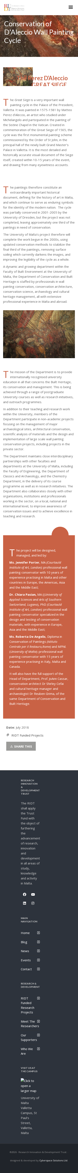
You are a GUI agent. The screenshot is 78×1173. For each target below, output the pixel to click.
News (25, 951)
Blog (24, 942)
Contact (26, 969)
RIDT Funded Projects (27, 735)
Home (25, 933)
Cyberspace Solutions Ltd (53, 1160)
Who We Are (27, 1051)
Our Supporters (29, 1037)
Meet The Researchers (30, 1023)
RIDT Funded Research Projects (27, 1005)
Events (26, 960)
